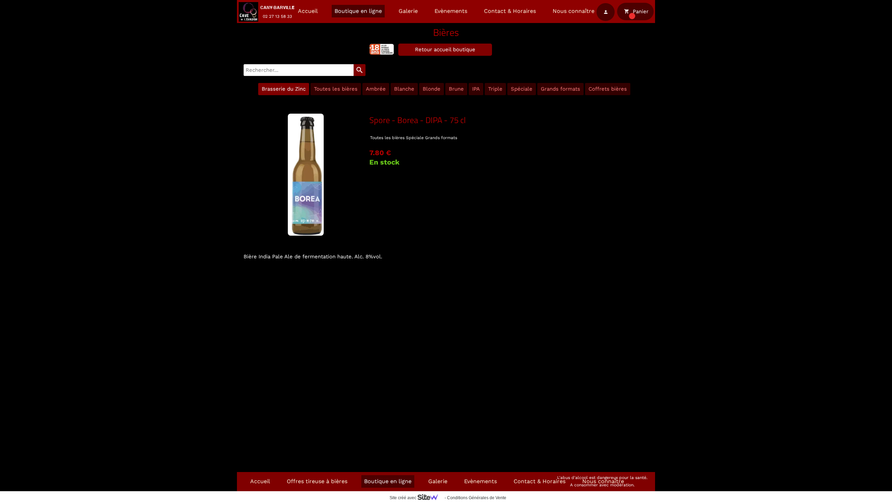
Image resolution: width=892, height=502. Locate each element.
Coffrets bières (608, 89)
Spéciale (521, 89)
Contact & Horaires (510, 11)
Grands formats (560, 89)
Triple (495, 89)
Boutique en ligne (358, 11)
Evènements (451, 11)
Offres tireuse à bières (317, 481)
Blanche (404, 89)
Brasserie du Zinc (284, 89)
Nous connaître (573, 11)
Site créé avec (403, 497)
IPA (476, 89)
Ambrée (376, 89)
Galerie (408, 11)
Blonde (431, 89)
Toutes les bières (335, 89)
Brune (456, 89)
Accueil (308, 11)
